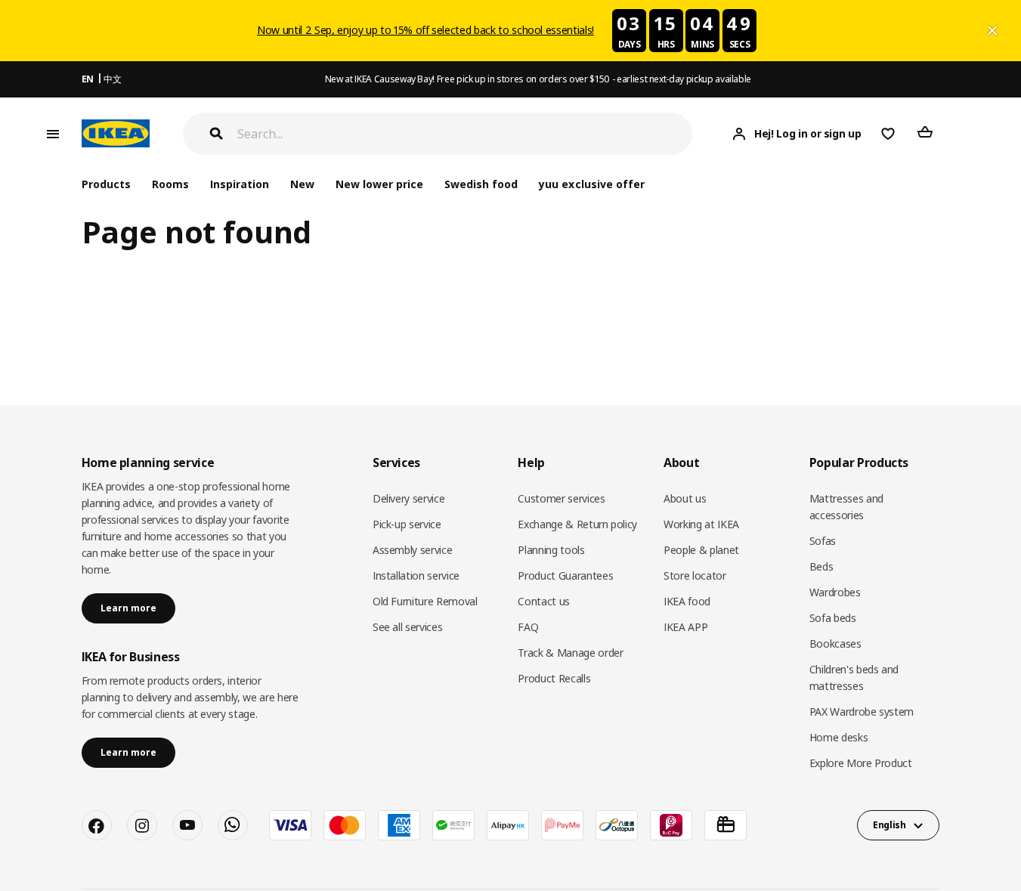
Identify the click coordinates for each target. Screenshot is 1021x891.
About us (685, 498)
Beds (821, 566)
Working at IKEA (701, 524)
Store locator (695, 575)
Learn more (128, 608)
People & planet (701, 550)
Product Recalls (554, 678)
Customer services (561, 498)
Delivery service (408, 498)
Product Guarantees (565, 575)
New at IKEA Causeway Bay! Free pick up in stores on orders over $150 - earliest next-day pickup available (538, 79)
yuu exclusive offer (591, 184)
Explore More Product (860, 763)
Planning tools (551, 550)
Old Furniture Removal (425, 601)
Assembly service (412, 550)
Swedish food (481, 184)
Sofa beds (832, 618)
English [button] (889, 824)
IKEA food (687, 601)
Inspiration (239, 184)
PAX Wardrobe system (861, 711)
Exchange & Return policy (577, 524)
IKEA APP (685, 627)
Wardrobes (835, 592)
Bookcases (835, 643)
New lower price (379, 184)
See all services (407, 627)
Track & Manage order (570, 652)
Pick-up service (407, 524)
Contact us (544, 601)
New (302, 184)
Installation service (416, 575)
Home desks (838, 737)
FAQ (528, 627)
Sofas (822, 541)
